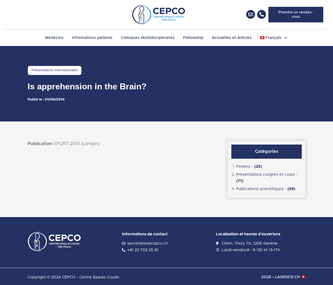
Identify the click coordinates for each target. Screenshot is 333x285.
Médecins (54, 38)
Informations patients (92, 38)
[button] (274, 37)
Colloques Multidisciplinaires (148, 38)
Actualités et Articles (232, 38)
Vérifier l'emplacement (289, 85)
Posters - (249, 166)
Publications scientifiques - (265, 189)
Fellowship (193, 38)
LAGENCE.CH (287, 277)
